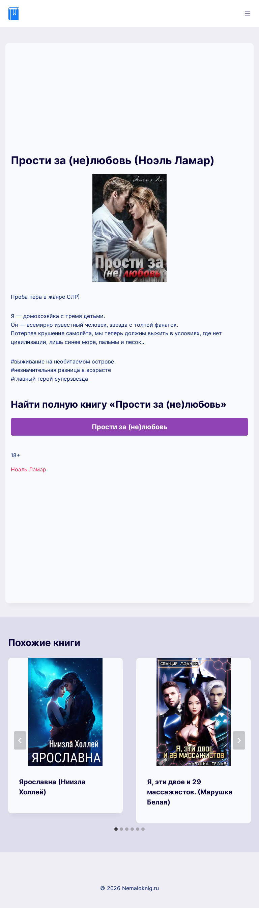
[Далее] (239, 740)
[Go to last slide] (20, 740)
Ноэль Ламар (28, 469)
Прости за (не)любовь (130, 427)
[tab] (116, 829)
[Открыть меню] (247, 13)
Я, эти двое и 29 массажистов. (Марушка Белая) (190, 792)
